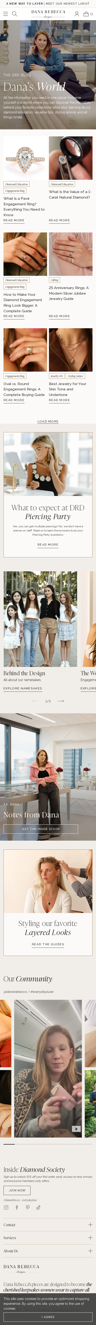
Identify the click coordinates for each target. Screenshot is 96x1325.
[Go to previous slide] (35, 701)
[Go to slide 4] (42, 1144)
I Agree (48, 1317)
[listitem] (40, 639)
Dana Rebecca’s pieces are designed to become (47, 1289)
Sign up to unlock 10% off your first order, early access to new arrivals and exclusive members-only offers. (47, 1179)
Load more (48, 421)
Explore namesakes (22, 688)
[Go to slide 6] (64, 1144)
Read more (48, 544)
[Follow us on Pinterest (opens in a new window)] (27, 1207)
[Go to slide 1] (9, 1144)
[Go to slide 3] (31, 1144)
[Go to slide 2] (20, 1144)
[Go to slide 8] (87, 1144)
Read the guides (48, 944)
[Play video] (76, 1129)
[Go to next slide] (60, 701)
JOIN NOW (17, 1190)
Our (27, 978)
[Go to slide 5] (53, 1144)
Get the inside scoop (41, 829)
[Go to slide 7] (76, 1144)
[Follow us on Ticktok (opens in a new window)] (38, 1207)
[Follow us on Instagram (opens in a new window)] (6, 1207)
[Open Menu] (5, 14)
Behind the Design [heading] (24, 673)
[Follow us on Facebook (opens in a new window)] (16, 1207)
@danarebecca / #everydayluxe (28, 992)
